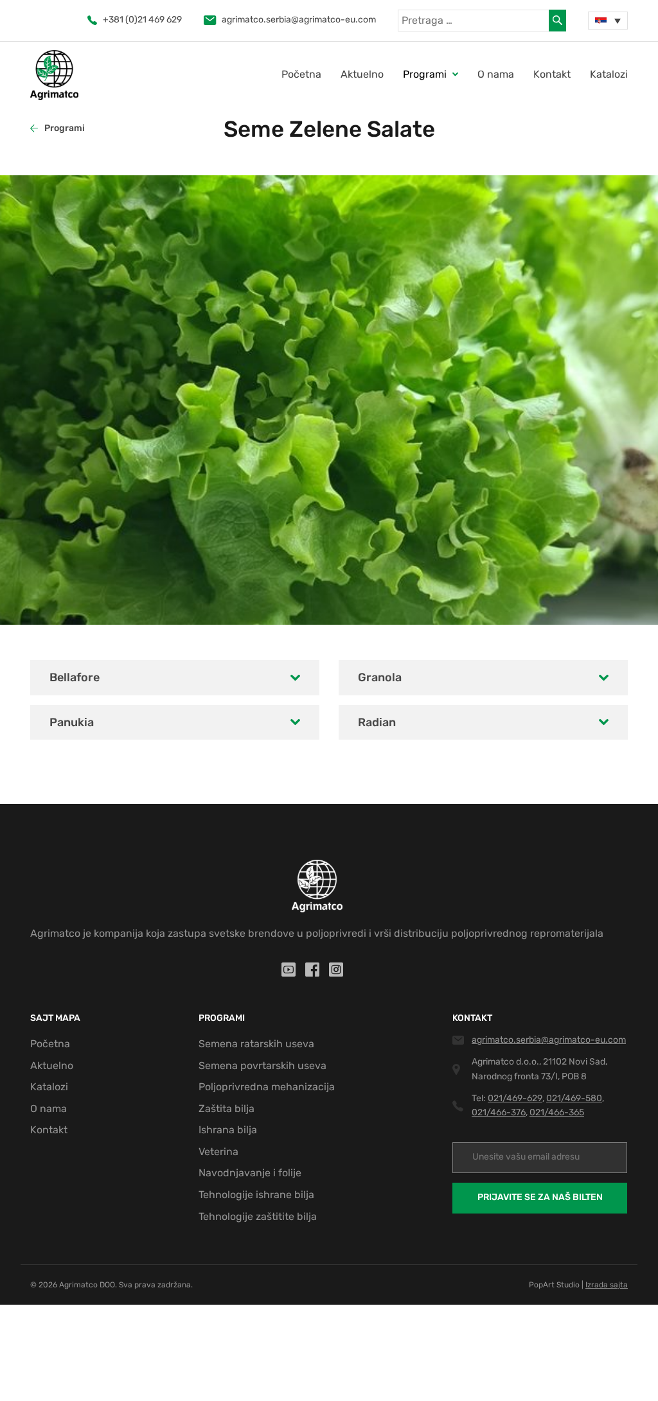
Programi (64, 128)
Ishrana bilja (228, 1130)
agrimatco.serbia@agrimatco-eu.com (299, 19)
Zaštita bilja (226, 1108)
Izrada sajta (606, 1284)
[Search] (557, 20)
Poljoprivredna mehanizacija (267, 1087)
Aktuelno (362, 74)
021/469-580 (574, 1098)
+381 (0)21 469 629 (142, 19)
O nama (495, 74)
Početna (301, 74)
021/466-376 (499, 1112)
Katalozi (609, 74)
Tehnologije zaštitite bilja (258, 1216)
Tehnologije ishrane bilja (256, 1194)
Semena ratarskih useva (256, 1044)
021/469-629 (515, 1098)
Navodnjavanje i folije (250, 1173)
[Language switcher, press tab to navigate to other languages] (608, 21)
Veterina (218, 1151)
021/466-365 (556, 1112)
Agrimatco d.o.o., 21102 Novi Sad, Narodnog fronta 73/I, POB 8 (539, 1068)
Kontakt (552, 74)
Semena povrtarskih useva (262, 1065)
